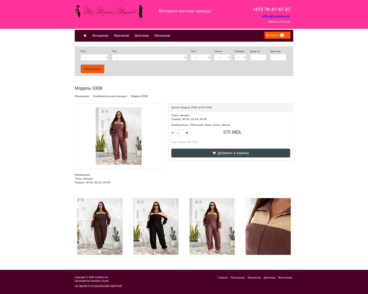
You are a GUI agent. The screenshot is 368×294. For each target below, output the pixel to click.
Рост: (84, 51)
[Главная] (85, 35)
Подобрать (92, 69)
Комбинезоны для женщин (110, 96)
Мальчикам (162, 35)
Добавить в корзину (232, 153)
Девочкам (142, 35)
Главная (223, 277)
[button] (275, 35)
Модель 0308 (139, 96)
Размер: (240, 51)
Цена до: (276, 51)
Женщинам (100, 35)
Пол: (194, 51)
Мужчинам (121, 35)
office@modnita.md (276, 16)
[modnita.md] (109, 11)
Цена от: (256, 51)
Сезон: (218, 51)
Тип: (115, 51)
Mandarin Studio (100, 280)
